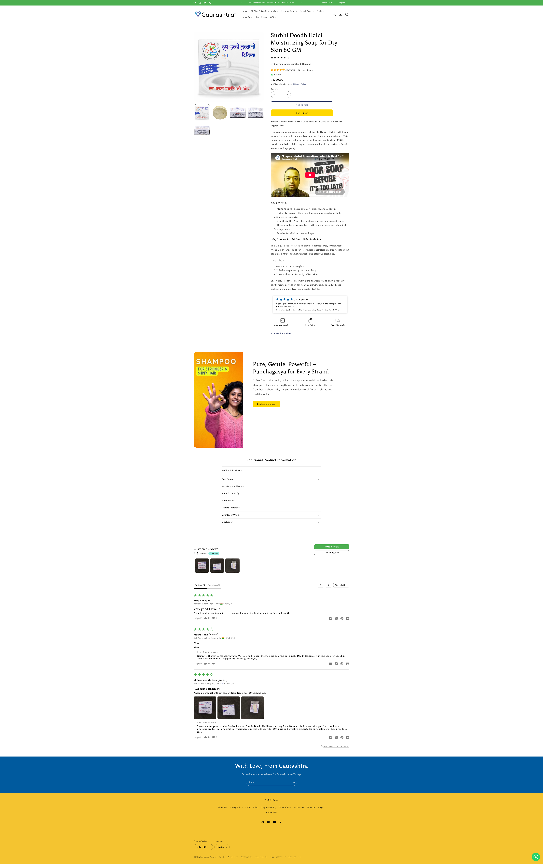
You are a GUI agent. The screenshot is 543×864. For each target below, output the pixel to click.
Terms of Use (285, 807)
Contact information (293, 857)
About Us (222, 807)
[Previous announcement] (241, 2)
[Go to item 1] (202, 565)
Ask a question (331, 552)
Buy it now (302, 113)
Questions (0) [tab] (214, 585)
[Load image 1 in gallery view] (202, 112)
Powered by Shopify (217, 857)
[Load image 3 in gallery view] (238, 112)
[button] (264, 11)
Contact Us (271, 812)
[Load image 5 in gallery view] (202, 130)
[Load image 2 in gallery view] (220, 112)
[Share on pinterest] (342, 618)
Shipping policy (276, 857)
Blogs (320, 807)
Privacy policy (246, 857)
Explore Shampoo (266, 404)
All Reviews (299, 807)
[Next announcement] (302, 2)
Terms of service (261, 857)
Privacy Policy (236, 807)
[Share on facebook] (330, 619)
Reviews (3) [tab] (200, 585)
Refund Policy (251, 807)
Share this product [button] (282, 333)
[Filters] (328, 585)
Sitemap (311, 807)
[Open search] (320, 585)
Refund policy (233, 857)
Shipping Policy (299, 84)
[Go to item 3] (232, 565)
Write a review (332, 546)
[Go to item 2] (217, 565)
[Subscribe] (294, 782)
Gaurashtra (204, 857)
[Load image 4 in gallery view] (255, 112)
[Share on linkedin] (347, 618)
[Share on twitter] (336, 618)
